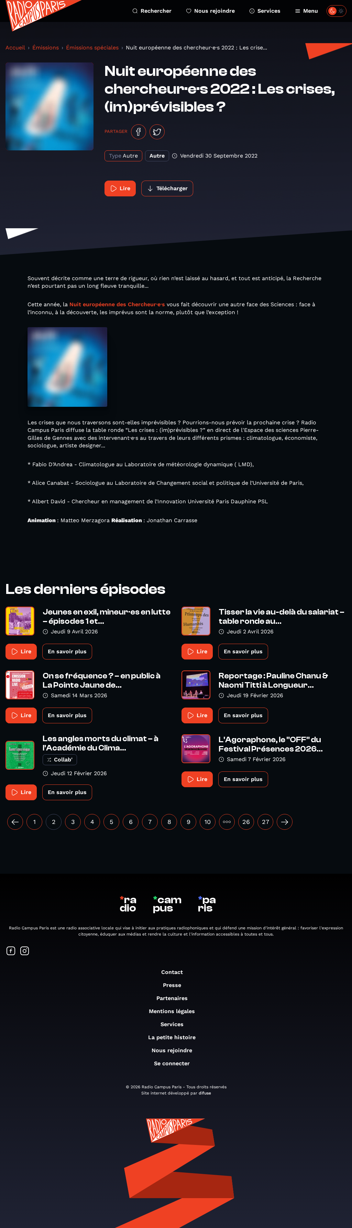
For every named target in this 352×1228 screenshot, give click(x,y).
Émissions (45, 47)
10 (208, 821)
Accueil (15, 47)
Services (268, 11)
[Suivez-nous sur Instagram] (24, 951)
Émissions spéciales (92, 47)
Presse (172, 985)
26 (246, 821)
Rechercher (156, 11)
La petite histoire (172, 1037)
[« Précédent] (15, 821)
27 (265, 821)
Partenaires (172, 998)
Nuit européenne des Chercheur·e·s (117, 304)
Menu (310, 11)
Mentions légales (172, 1011)
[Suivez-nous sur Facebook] (11, 951)
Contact (172, 972)
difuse (205, 1093)
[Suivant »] (284, 821)
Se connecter (172, 1063)
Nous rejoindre (214, 11)
